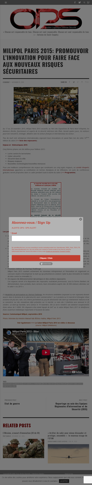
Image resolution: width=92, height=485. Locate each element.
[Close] (80, 219)
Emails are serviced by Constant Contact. (58, 251)
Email (14, 233)
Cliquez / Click (46, 258)
